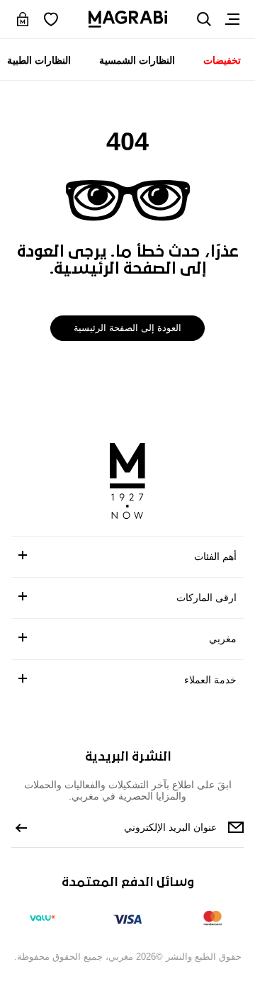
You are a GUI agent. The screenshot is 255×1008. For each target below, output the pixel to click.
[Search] (204, 19)
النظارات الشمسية (137, 60)
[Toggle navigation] (232, 19)
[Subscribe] (21, 827)
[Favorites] (51, 19)
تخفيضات (222, 60)
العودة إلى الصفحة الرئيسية (128, 328)
